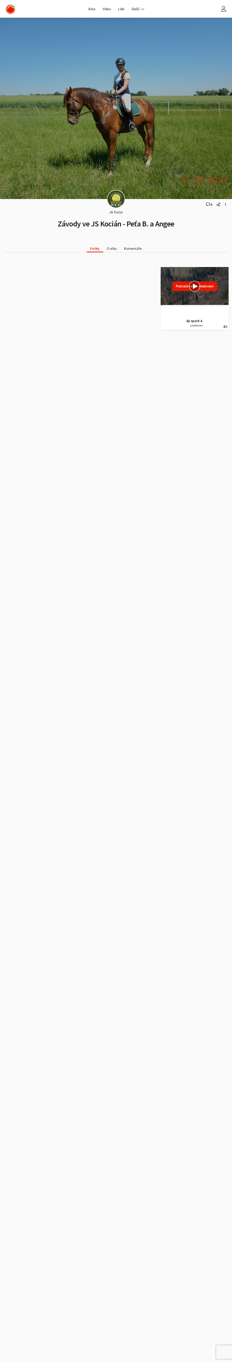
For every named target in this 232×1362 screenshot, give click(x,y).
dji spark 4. (194, 320)
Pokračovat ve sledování (195, 286)
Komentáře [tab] (133, 248)
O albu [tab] (112, 248)
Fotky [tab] (94, 248)
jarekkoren (196, 325)
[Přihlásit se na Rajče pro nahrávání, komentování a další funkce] (223, 9)
